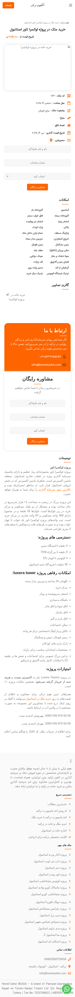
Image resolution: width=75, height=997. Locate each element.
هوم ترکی (65, 22)
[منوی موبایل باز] (70, 5)
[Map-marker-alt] (51, 140)
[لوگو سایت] (37, 4)
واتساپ (8, 5)
